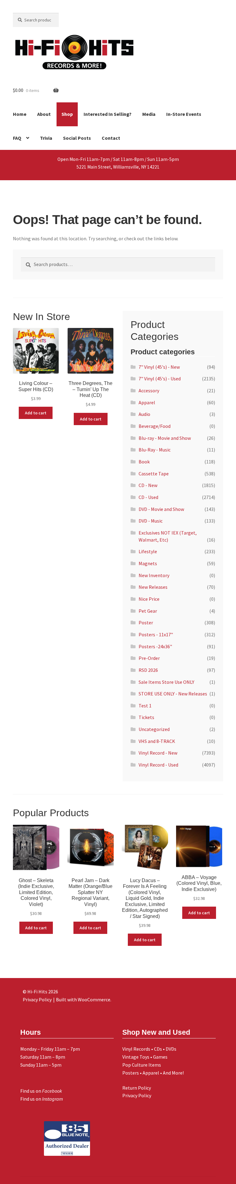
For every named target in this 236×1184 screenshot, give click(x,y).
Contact (111, 138)
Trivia (46, 138)
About (44, 114)
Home (19, 114)
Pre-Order (149, 658)
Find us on (41, 1091)
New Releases (153, 587)
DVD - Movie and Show (161, 509)
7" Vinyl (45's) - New (159, 367)
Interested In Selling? (108, 114)
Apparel (147, 402)
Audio (144, 414)
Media (148, 114)
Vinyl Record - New (158, 753)
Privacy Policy (136, 1095)
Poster (146, 622)
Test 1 (145, 705)
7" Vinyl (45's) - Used (160, 378)
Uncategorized (154, 729)
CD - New (148, 485)
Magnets (148, 563)
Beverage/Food (155, 426)
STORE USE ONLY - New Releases (173, 694)
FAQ (17, 138)
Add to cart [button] (35, 413)
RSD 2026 (148, 670)
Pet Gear (148, 611)
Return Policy (136, 1088)
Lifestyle (148, 551)
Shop (67, 114)
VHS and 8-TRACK (157, 741)
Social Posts (77, 138)
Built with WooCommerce (83, 999)
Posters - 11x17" (156, 634)
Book (144, 462)
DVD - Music (151, 521)
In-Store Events (183, 114)
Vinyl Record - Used (158, 765)
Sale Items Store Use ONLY (166, 682)
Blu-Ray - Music (155, 450)
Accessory (149, 390)
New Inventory (154, 575)
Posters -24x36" (155, 646)
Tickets (146, 717)
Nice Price (149, 599)
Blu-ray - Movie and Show (165, 438)
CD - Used (148, 497)
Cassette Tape (154, 473)
